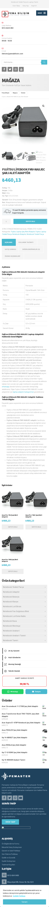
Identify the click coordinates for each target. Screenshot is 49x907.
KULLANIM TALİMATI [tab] (26, 242)
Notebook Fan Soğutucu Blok (16, 611)
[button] (43, 106)
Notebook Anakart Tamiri (14, 635)
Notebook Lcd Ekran (12, 606)
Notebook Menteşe (11, 626)
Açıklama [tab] (8, 242)
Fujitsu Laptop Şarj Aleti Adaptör (23, 232)
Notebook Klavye (10, 602)
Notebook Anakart (11, 631)
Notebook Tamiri (10, 640)
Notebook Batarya (11, 597)
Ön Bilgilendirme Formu (10, 844)
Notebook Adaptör (19, 234)
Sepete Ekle (30, 221)
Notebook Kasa (10, 621)
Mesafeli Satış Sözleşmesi (12, 847)
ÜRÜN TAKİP (10, 822)
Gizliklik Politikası (19, 896)
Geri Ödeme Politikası (10, 854)
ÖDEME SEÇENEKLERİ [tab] (12, 256)
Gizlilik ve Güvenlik (8, 858)
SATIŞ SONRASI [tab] (10, 249)
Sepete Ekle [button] (12, 527)
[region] (24, 896)
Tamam (24, 902)
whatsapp (5, 387)
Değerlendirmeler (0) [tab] (31, 249)
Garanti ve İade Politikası (11, 851)
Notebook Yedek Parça (35, 234)
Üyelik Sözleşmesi (8, 861)
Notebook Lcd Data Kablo (14, 616)
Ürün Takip (16, 6)
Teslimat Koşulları (8, 865)
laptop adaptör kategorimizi (23, 392)
